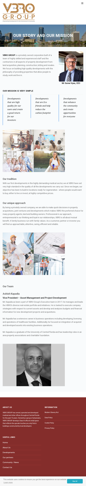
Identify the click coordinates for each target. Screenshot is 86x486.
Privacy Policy (49, 428)
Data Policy (49, 418)
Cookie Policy (49, 423)
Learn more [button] (8, 482)
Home (5, 442)
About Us (6, 447)
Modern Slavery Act (52, 412)
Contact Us (7, 467)
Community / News (11, 462)
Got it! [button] (75, 481)
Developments (9, 452)
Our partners (8, 457)
